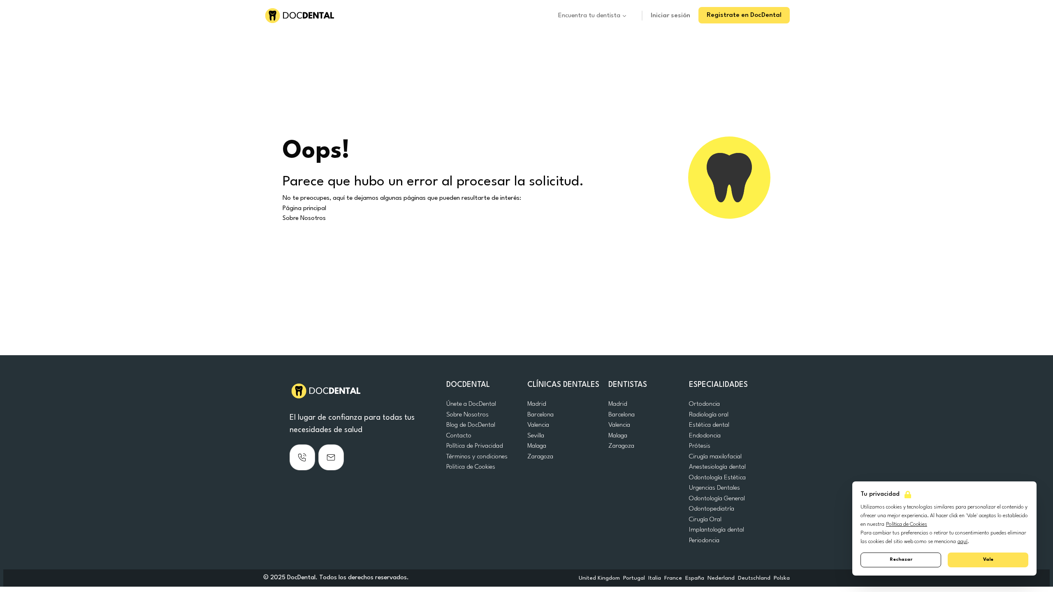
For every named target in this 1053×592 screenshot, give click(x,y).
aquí (962, 541)
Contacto (458, 435)
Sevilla (535, 435)
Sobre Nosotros (304, 218)
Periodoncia (704, 540)
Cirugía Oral (705, 519)
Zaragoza (540, 456)
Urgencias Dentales (714, 488)
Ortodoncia (704, 404)
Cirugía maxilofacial (715, 456)
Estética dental (709, 425)
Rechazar (901, 559)
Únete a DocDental (471, 404)
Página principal (304, 209)
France (673, 578)
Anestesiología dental (717, 467)
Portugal (634, 578)
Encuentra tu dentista (589, 15)
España (694, 578)
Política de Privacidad (474, 446)
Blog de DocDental (470, 425)
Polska (782, 578)
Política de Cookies (906, 524)
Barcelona (540, 415)
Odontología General (717, 498)
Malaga (536, 446)
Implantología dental (716, 530)
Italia (654, 578)
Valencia (538, 425)
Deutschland (754, 578)
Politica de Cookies (470, 467)
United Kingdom (599, 578)
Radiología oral (708, 415)
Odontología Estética (717, 477)
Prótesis (699, 446)
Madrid (536, 404)
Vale (988, 559)
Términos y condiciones (477, 456)
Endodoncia (705, 435)
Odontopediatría (711, 509)
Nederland (721, 578)
